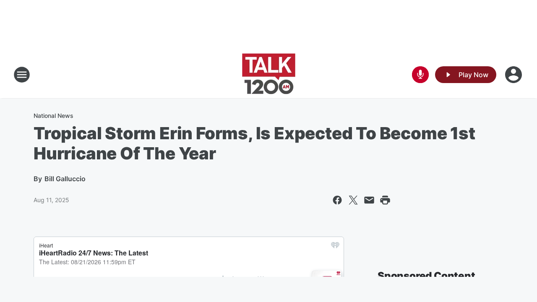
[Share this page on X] (353, 200)
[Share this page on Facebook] (337, 200)
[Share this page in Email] (369, 200)
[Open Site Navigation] (21, 74)
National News (53, 115)
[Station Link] (269, 74)
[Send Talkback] (420, 74)
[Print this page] (385, 200)
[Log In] (514, 74)
